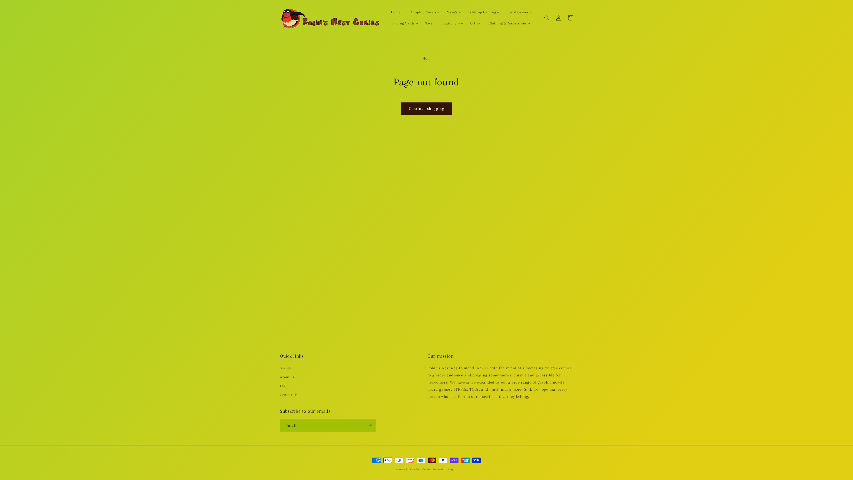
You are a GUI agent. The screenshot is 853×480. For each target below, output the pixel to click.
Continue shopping (426, 108)
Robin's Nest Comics (419, 469)
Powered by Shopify (445, 469)
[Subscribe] (370, 426)
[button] (547, 18)
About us (287, 377)
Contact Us (289, 395)
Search (285, 368)
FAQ (283, 386)
